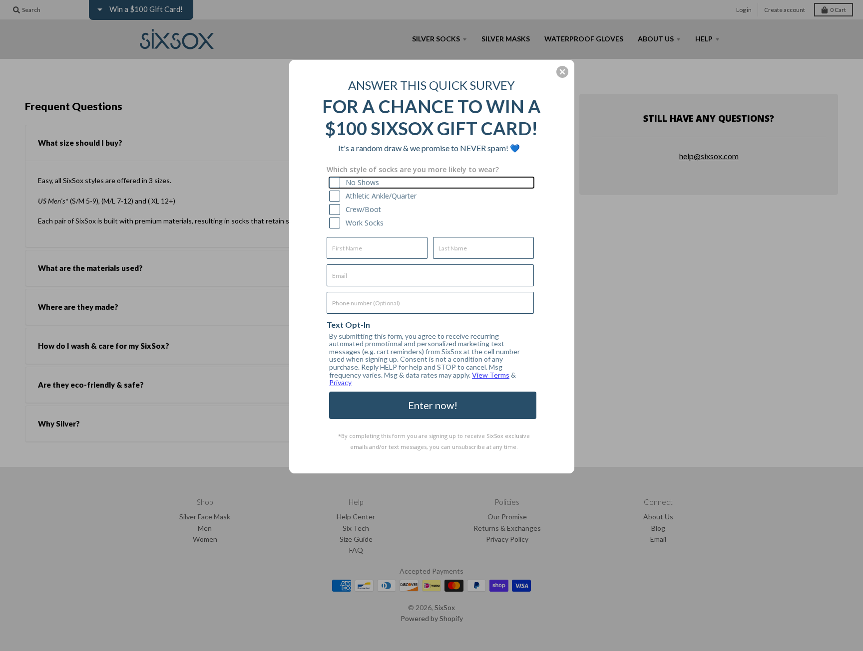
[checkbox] (431, 182)
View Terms (490, 375)
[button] (562, 72)
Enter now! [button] (432, 405)
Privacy (340, 382)
